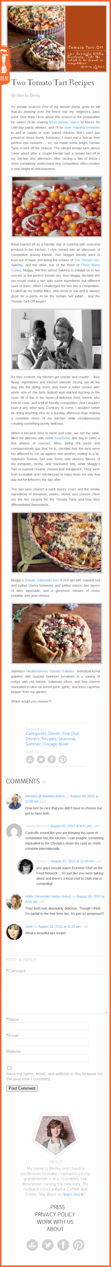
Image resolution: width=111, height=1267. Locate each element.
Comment (16, 971)
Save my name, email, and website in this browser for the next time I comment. (54, 1076)
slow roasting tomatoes (82, 127)
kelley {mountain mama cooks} (48, 896)
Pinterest (62, 759)
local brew (62, 438)
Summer (33, 744)
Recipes (49, 739)
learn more (73, 1194)
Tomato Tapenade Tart (42, 580)
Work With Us (55, 1222)
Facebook (51, 759)
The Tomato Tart (86, 260)
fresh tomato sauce (64, 122)
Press (58, 1207)
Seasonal (67, 739)
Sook (29, 926)
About (55, 1229)
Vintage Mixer (56, 744)
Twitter (41, 759)
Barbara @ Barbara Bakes (45, 796)
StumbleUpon (30, 759)
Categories (36, 733)
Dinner (55, 733)
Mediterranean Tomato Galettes (50, 671)
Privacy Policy (55, 1215)
